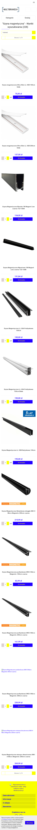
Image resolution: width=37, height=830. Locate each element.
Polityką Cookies (6, 819)
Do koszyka (21, 97)
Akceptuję (30, 823)
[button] (18, 795)
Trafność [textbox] (5, 32)
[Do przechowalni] (35, 97)
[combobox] (18, 32)
